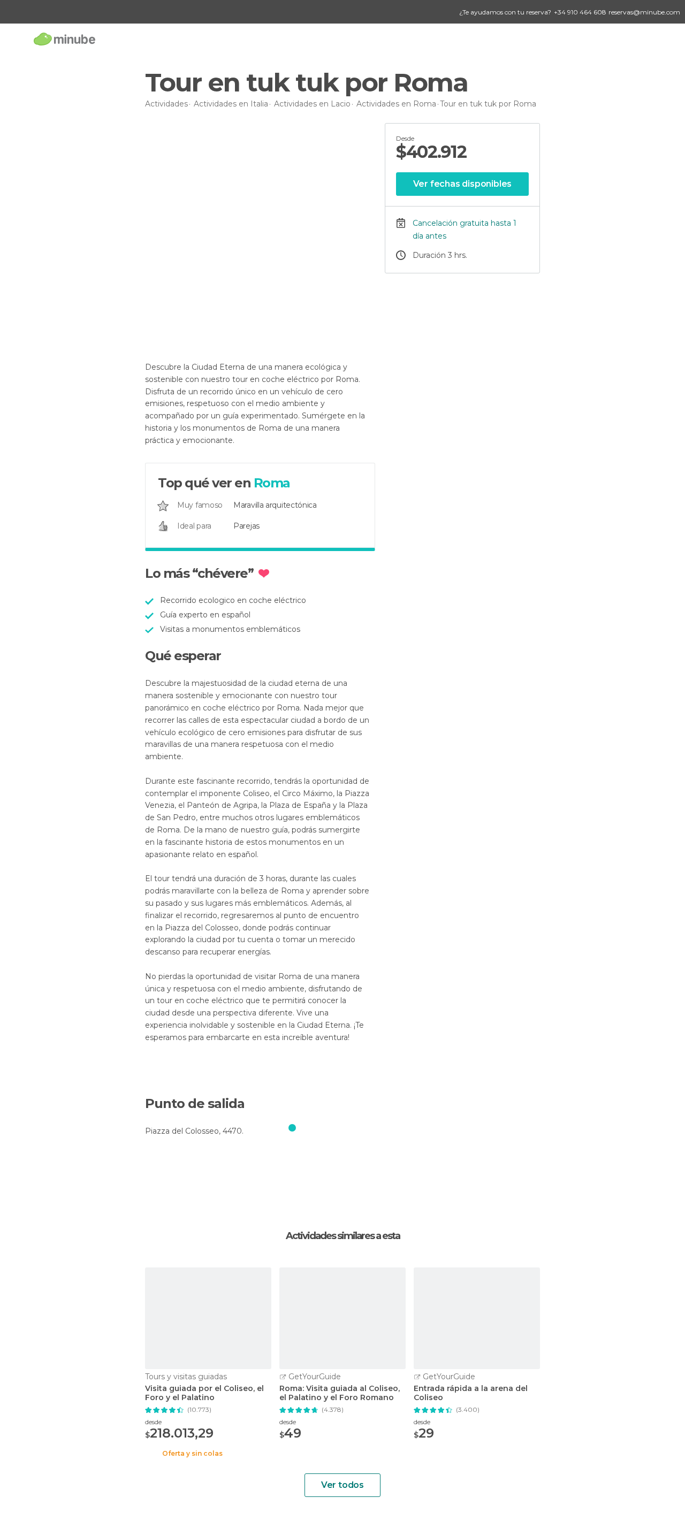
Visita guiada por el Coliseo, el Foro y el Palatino (204, 1393)
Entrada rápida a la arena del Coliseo (471, 1393)
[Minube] (64, 38)
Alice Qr (184, 323)
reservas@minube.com (644, 12)
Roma (272, 483)
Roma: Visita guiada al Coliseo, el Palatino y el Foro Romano (339, 1393)
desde (153, 1422)
